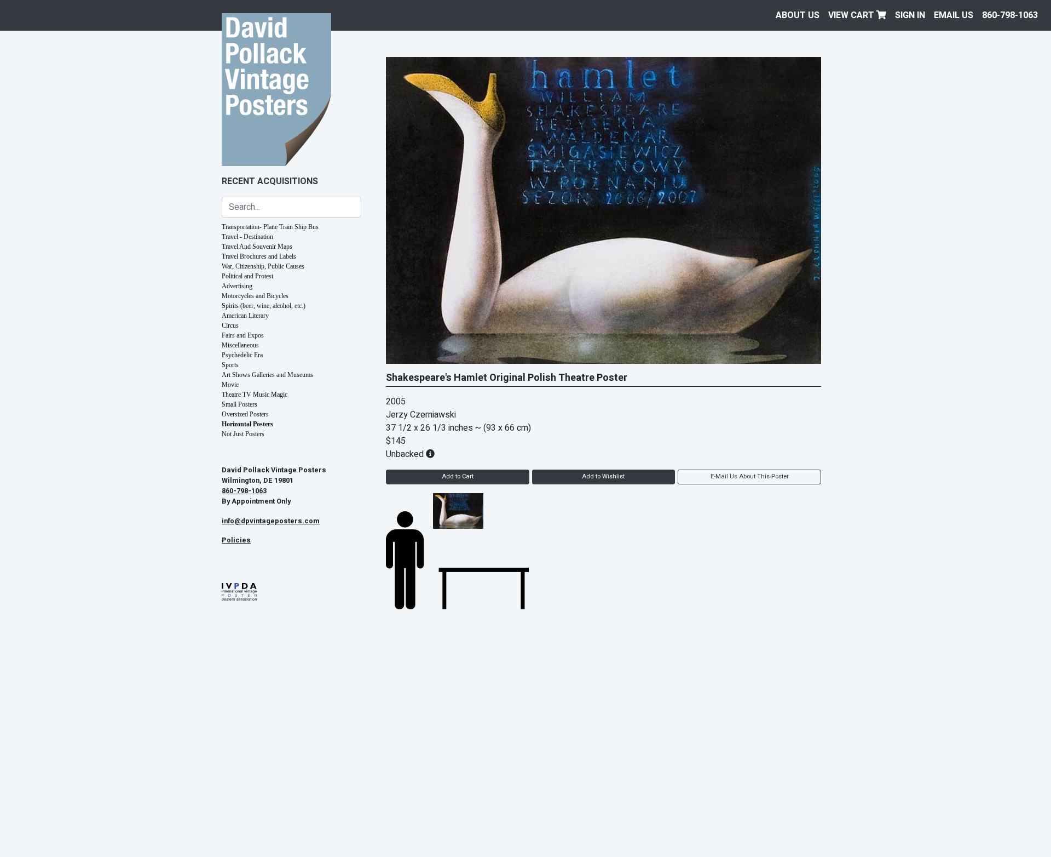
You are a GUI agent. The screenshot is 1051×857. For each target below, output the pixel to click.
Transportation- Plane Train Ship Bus (270, 227)
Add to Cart (457, 476)
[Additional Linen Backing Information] (430, 454)
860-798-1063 (1010, 15)
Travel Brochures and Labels (259, 256)
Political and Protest (247, 276)
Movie (230, 384)
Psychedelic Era (242, 355)
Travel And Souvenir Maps (257, 246)
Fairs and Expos (243, 335)
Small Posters (239, 404)
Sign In (910, 15)
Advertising (237, 286)
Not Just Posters (243, 434)
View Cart (852, 15)
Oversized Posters (245, 414)
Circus (230, 325)
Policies (236, 540)
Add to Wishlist (603, 476)
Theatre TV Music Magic (254, 394)
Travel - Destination (247, 237)
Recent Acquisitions (270, 181)
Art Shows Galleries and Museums (267, 375)
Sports (230, 365)
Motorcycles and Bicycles (255, 296)
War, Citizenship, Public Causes (263, 266)
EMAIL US (953, 15)
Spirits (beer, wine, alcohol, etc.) (263, 306)
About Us (797, 15)
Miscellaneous (240, 345)
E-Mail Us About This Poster (750, 476)
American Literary (245, 315)
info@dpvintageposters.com (271, 521)
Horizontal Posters (247, 424)
